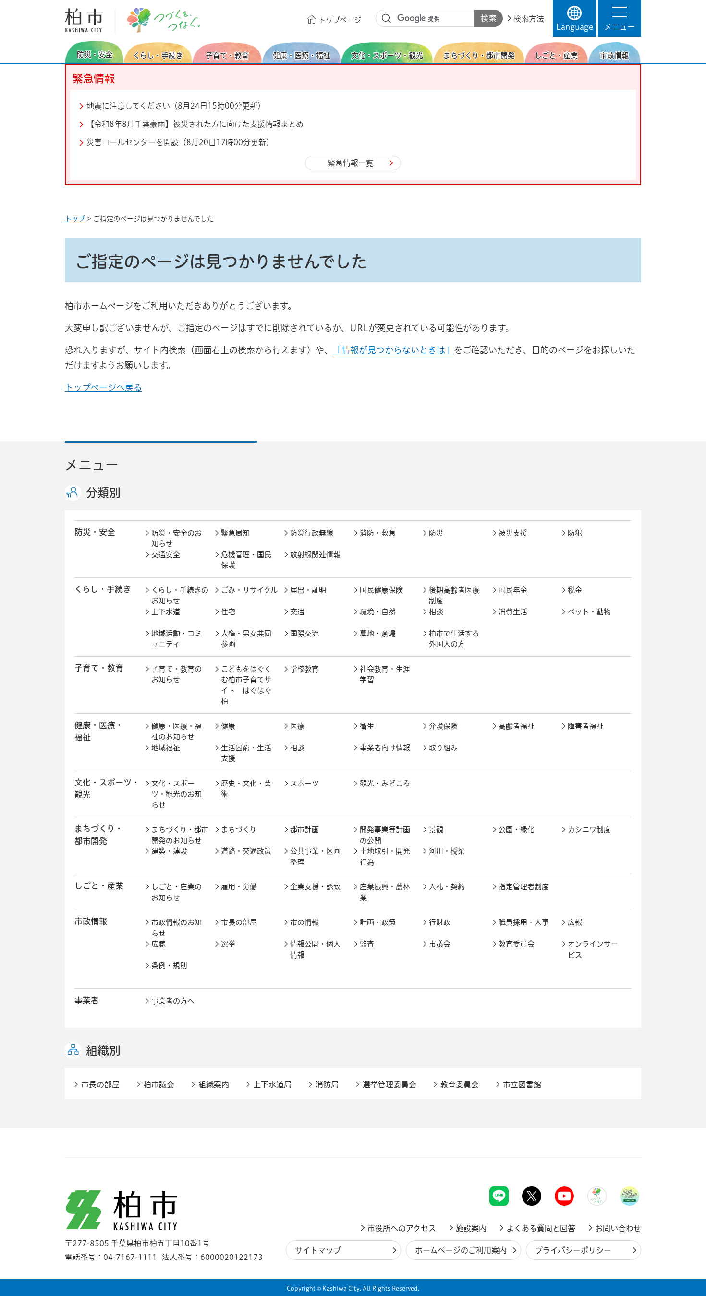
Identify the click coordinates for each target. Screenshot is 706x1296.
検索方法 (528, 19)
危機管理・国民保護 (246, 560)
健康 (228, 726)
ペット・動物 (589, 611)
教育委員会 (517, 943)
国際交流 (304, 633)
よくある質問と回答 (540, 1228)
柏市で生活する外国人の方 (454, 639)
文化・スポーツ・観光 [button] (107, 788)
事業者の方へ (173, 1001)
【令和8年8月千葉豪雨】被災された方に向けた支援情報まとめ (195, 124)
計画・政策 (378, 922)
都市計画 (304, 829)
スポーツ (304, 783)
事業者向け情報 (385, 747)
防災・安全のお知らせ (176, 538)
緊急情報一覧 (351, 163)
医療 (297, 726)
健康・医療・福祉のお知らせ (176, 732)
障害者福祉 (586, 726)
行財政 (439, 922)
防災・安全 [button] (94, 532)
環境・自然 (378, 611)
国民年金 (513, 590)
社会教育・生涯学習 (385, 674)
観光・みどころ (385, 783)
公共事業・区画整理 (315, 856)
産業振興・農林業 (385, 892)
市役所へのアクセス (401, 1228)
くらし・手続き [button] (102, 589)
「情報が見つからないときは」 (393, 350)
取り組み (443, 747)
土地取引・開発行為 (385, 856)
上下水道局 (272, 1084)
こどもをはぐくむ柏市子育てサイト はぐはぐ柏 (246, 685)
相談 (436, 611)
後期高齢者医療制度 (454, 595)
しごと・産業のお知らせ (176, 892)
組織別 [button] (103, 1050)
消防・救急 (378, 532)
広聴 (158, 943)
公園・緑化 (517, 829)
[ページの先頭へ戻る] (619, 1161)
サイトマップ (318, 1250)
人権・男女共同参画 (246, 639)
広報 (575, 922)
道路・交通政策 (246, 851)
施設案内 (471, 1228)
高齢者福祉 (517, 726)
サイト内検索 (386, 19)
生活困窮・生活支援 (246, 753)
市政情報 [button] (90, 921)
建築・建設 (169, 851)
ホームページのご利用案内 (461, 1250)
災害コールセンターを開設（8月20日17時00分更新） (180, 142)
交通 (297, 611)
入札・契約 (447, 886)
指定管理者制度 (524, 886)
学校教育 (304, 669)
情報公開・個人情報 (315, 949)
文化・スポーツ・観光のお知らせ (176, 794)
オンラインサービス (593, 949)
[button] (619, 18)
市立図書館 (522, 1084)
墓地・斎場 (378, 633)
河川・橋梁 (447, 851)
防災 (436, 532)
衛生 (367, 726)
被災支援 (513, 532)
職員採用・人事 (524, 922)
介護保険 (443, 726)
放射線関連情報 (315, 554)
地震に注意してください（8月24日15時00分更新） (175, 106)
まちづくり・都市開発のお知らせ (179, 835)
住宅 (228, 611)
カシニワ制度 (589, 829)
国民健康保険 (381, 590)
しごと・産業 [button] (98, 886)
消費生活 (513, 611)
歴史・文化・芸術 (246, 789)
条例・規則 (169, 965)
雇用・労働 (239, 886)
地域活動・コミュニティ (176, 639)
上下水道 (165, 611)
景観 (436, 829)
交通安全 (165, 554)
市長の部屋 (239, 922)
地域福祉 (165, 747)
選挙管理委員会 (389, 1084)
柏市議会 (159, 1084)
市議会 (439, 943)
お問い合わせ (618, 1228)
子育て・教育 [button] (98, 668)
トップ (75, 218)
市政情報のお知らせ (176, 928)
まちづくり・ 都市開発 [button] (98, 834)
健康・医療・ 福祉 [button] (98, 731)
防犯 (575, 532)
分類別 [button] (103, 492)
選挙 (228, 943)
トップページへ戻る (103, 387)
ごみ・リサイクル (249, 590)
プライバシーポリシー (573, 1250)
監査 (367, 943)
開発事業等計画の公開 (385, 835)
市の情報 (304, 922)
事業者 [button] (86, 1000)
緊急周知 (235, 532)
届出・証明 (308, 590)
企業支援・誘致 (315, 886)
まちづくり (238, 829)
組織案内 (213, 1084)
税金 (575, 590)
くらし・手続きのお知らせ (179, 595)
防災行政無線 (311, 532)
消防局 (327, 1084)
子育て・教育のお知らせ (176, 674)
